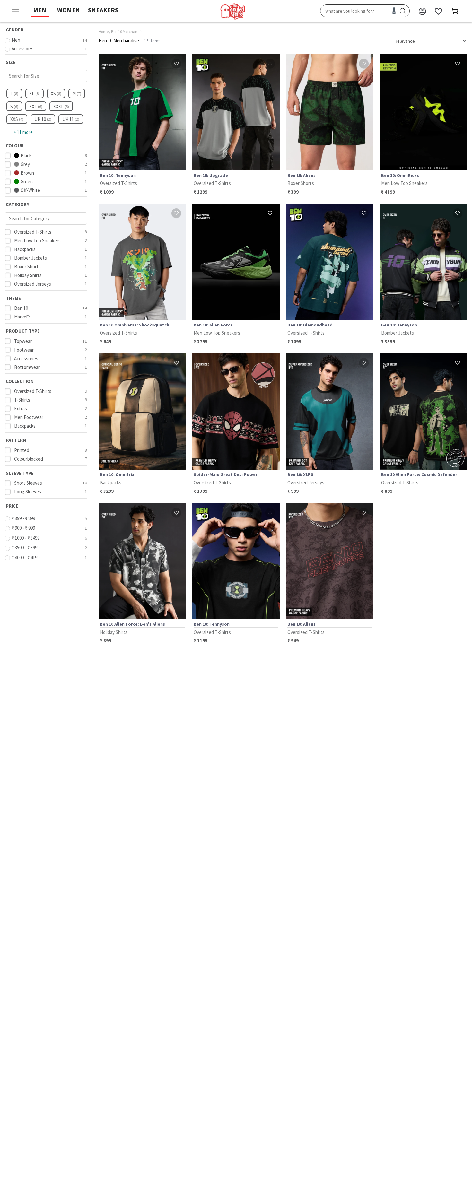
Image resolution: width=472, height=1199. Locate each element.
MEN (39, 10)
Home (104, 31)
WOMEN (68, 10)
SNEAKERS (103, 10)
